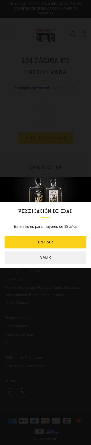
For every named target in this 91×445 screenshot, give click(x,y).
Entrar (45, 242)
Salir (45, 257)
